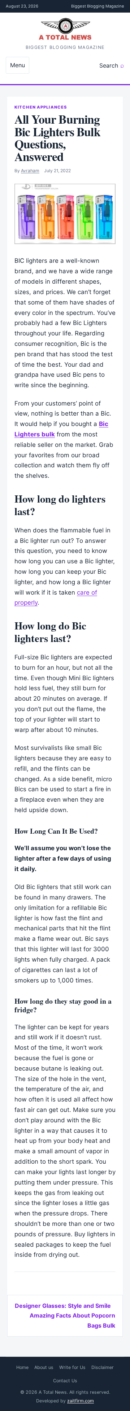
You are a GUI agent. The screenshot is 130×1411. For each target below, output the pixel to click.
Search (108, 65)
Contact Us (65, 1380)
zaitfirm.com (80, 1400)
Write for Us (72, 1367)
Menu (17, 65)
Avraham (30, 170)
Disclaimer (102, 1367)
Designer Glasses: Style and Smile (63, 1305)
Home (22, 1367)
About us (43, 1367)
